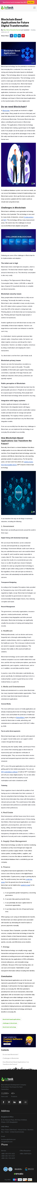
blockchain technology (9, 1027)
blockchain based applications (11, 1019)
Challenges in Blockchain (11, 1058)
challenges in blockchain (10, 1023)
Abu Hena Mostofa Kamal (11, 30)
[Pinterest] (9, 1102)
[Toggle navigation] (34, 7)
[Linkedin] (14, 1102)
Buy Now (30, 2)
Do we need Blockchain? (10, 1054)
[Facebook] (3, 1102)
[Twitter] (20, 1102)
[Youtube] (25, 1102)
